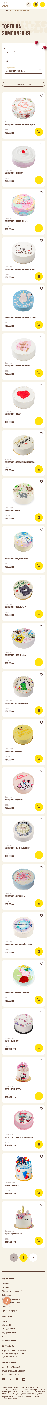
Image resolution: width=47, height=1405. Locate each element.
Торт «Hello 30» (12, 1040)
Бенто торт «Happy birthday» (18, 365)
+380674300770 (13, 1367)
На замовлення (9, 1340)
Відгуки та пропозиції (11, 1291)
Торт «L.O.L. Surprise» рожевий (19, 1137)
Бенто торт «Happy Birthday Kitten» (21, 317)
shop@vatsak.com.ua (17, 1371)
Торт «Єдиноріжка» (14, 1233)
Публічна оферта (9, 1310)
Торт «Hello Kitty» (13, 1089)
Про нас (5, 1283)
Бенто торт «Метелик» (15, 896)
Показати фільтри (23, 84)
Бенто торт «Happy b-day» (16, 221)
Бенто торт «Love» (13, 414)
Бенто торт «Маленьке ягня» (17, 847)
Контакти (6, 1307)
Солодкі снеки (8, 1329)
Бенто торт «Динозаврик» (16, 703)
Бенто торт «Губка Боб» (15, 655)
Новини (5, 1287)
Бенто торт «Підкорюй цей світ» (19, 944)
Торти (4, 1321)
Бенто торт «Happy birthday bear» (20, 269)
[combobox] (23, 52)
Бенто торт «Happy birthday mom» (20, 124)
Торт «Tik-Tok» (12, 1185)
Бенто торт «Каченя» (14, 751)
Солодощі (6, 1325)
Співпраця (6, 1295)
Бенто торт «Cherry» (14, 172)
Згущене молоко (9, 1332)
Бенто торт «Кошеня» (14, 799)
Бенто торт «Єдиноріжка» (17, 558)
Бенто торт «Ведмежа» (15, 606)
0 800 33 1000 (13, 1375)
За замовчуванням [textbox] (15, 71)
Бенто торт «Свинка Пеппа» (17, 992)
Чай (4, 1336)
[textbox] (23, 52)
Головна (5, 11)
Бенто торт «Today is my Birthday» (20, 462)
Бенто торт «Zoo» (12, 510)
